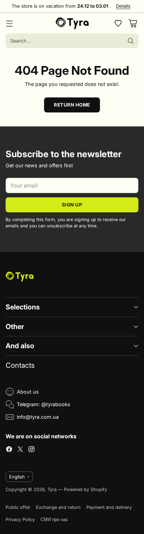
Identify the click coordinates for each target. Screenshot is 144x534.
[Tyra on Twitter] (20, 450)
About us (28, 392)
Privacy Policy (20, 519)
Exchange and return (58, 507)
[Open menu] (9, 23)
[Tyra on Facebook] (9, 450)
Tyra (52, 489)
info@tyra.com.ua (38, 417)
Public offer (18, 507)
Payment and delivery (109, 507)
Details (123, 6)
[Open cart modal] (132, 23)
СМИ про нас (54, 519)
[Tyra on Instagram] (31, 450)
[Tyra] (72, 23)
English (17, 477)
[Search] (130, 41)
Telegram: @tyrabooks (43, 404)
